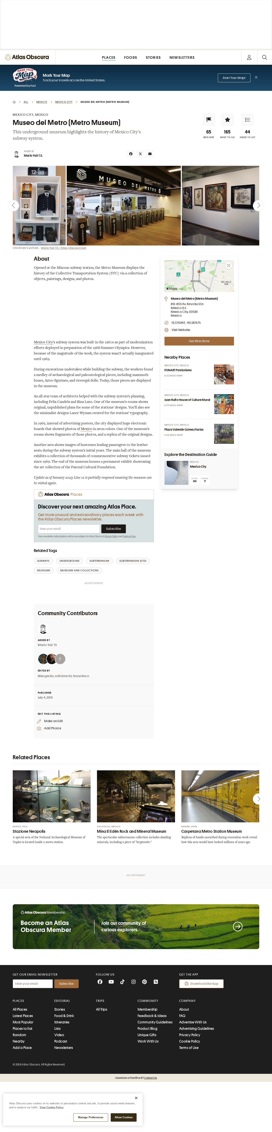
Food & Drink (64, 1015)
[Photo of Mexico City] (176, 473)
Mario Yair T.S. (33, 155)
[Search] (264, 57)
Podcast (60, 1041)
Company (187, 1000)
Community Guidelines (155, 1022)
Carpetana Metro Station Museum (211, 831)
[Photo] (224, 374)
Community (148, 1000)
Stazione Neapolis (29, 831)
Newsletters (63, 1047)
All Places (20, 1009)
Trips (100, 1000)
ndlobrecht (63, 676)
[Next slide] (258, 205)
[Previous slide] (13, 205)
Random (19, 1035)
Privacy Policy (111, 536)
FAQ (182, 1015)
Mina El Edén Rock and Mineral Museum (131, 831)
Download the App (205, 983)
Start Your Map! (234, 78)
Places (18, 1000)
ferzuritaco (81, 676)
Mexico (86, 429)
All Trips (101, 1009)
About (184, 1009)
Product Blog (147, 1028)
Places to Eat (22, 1028)
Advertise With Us (193, 1022)
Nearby (19, 1041)
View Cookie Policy (52, 1107)
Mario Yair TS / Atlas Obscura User (63, 247)
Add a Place (22, 1047)
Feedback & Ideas (152, 1015)
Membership (148, 1009)
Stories (59, 1009)
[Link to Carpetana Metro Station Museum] (220, 796)
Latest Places (23, 1015)
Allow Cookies (124, 1117)
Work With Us (148, 1041)
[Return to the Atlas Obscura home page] (28, 57)
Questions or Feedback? (136, 1077)
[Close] (136, 1098)
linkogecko (46, 676)
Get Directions (199, 341)
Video (59, 1035)
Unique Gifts (147, 1035)
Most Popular (23, 1022)
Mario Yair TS (47, 645)
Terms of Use (129, 536)
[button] (209, 119)
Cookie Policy (189, 1041)
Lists (57, 1028)
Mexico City (43, 342)
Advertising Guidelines (196, 1028)
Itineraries (61, 1022)
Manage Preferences (90, 1117)
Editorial (62, 1000)
